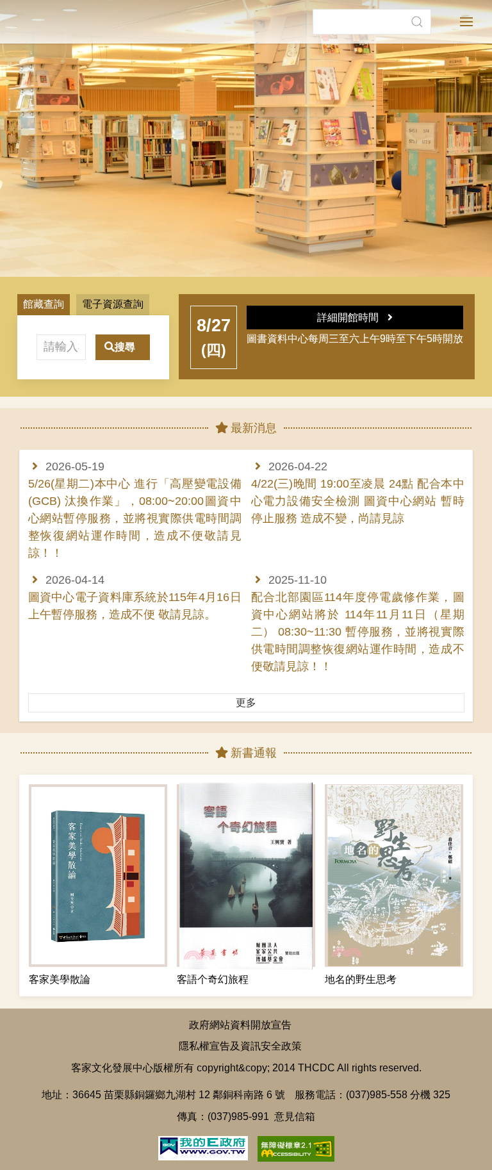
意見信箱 (294, 1116)
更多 (246, 702)
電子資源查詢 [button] (113, 304)
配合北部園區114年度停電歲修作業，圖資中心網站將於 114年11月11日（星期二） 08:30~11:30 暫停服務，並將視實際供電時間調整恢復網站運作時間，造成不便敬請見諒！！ (357, 632)
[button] (416, 22)
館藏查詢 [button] (43, 304)
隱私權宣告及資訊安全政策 (240, 1045)
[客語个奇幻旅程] (246, 875)
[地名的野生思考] (394, 875)
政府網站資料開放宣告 (240, 1024)
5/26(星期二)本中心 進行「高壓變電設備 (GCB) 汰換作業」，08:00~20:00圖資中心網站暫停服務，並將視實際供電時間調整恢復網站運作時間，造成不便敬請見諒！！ (135, 518)
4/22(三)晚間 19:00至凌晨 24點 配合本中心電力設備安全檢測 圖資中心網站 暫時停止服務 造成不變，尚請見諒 (357, 501)
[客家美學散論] (98, 875)
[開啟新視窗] (203, 1147)
